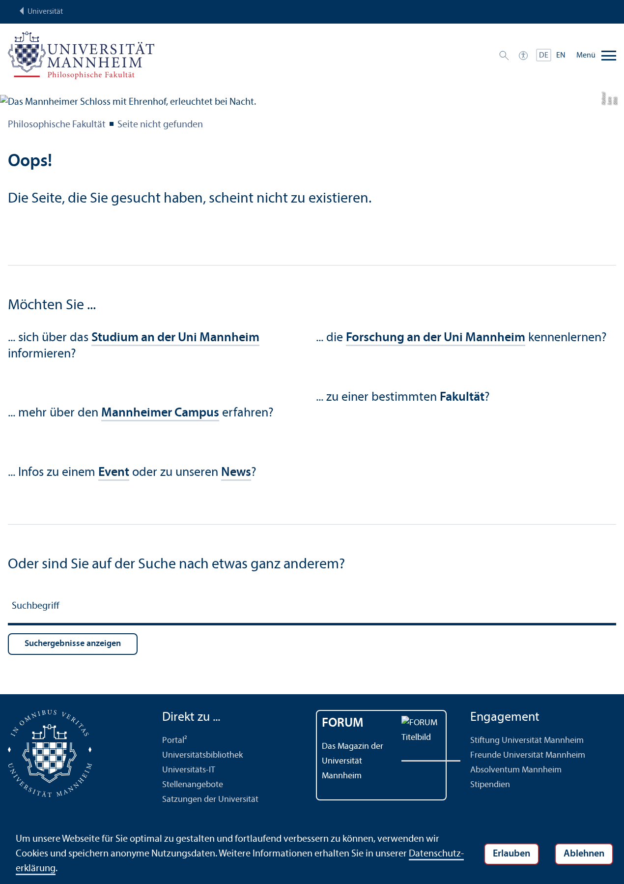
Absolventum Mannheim (516, 770)
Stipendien (490, 785)
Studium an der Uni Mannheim (175, 338)
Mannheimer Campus (160, 413)
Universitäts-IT (188, 770)
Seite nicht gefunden (160, 125)
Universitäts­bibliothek (202, 755)
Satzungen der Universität (210, 799)
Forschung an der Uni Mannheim (435, 338)
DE (543, 55)
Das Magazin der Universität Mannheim (352, 761)
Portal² (174, 740)
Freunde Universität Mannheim (527, 755)
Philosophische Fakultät (57, 125)
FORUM (343, 723)
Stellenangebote (192, 785)
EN (561, 55)
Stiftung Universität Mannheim (527, 740)
